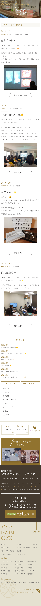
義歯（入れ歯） (20, 571)
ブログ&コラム (21, 554)
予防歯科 (18, 564)
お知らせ (11, 186)
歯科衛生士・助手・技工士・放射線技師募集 (24, 582)
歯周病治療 (4, 564)
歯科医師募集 (5, 582)
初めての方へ (5, 547)
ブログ (22, 34)
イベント (6, 392)
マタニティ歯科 (6, 571)
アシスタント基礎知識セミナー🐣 (13, 377)
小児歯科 (6, 415)
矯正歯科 (4, 567)
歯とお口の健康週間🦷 (9, 371)
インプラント (31, 571)
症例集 (35, 547)
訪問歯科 (30, 574)
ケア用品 (17, 186)
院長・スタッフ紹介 (7, 551)
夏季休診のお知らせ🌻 (9, 347)
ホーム (3, 544)
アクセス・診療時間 (23, 547)
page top (36, 531)
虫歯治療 (30, 564)
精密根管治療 (31, 561)
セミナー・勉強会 (14, 34)
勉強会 (26, 34)
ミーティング (8, 407)
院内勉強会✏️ (6, 365)
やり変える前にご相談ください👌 (13, 353)
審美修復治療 (19, 561)
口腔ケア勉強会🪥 (8, 359)
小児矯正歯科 (19, 567)
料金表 (35, 544)
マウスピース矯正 (6, 561)
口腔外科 (4, 574)
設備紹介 (20, 544)
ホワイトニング (20, 574)
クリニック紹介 (6, 554)
